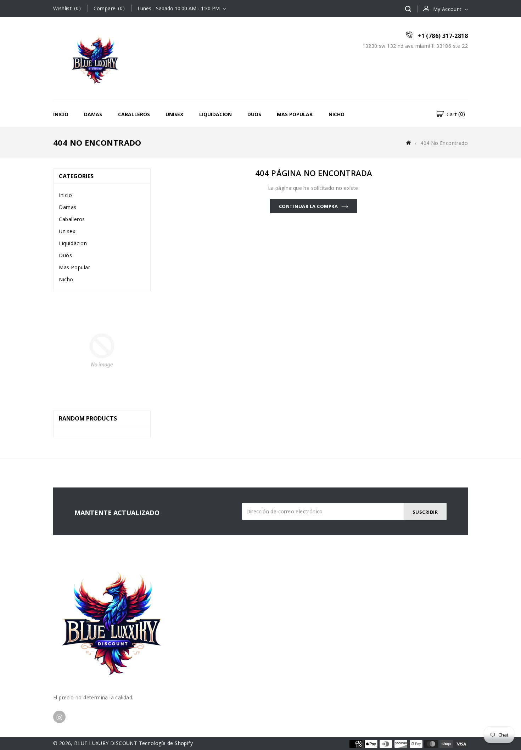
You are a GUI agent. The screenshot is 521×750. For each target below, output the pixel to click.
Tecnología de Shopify (166, 743)
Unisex (174, 114)
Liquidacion (215, 114)
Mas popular (295, 114)
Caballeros (134, 114)
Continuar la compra (308, 206)
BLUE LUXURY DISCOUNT (105, 743)
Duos (254, 114)
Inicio (60, 114)
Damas (93, 114)
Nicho (336, 114)
